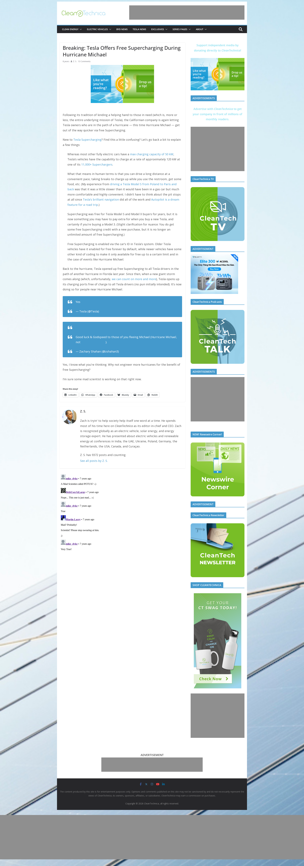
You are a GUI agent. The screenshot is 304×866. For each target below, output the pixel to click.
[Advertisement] (186, 12)
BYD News (122, 29)
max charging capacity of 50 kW (151, 154)
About (199, 29)
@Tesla (112, 342)
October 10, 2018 (111, 311)
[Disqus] (122, 512)
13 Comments (84, 61)
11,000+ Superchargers (96, 164)
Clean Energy (70, 29)
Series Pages (180, 29)
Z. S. (75, 61)
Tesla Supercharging (87, 139)
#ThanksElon (105, 327)
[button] (80, 29)
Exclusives (157, 29)
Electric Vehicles (97, 29)
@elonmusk (125, 342)
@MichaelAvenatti (93, 342)
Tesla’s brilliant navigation (101, 199)
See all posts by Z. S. (94, 461)
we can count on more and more (134, 279)
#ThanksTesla (85, 327)
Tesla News (139, 29)
